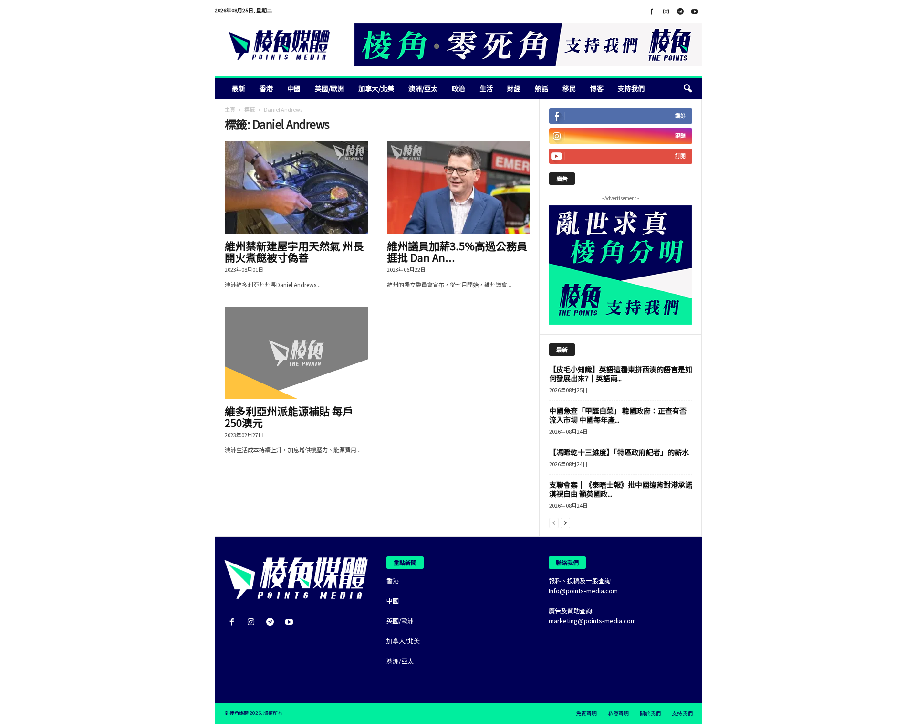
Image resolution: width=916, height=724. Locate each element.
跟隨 (680, 135)
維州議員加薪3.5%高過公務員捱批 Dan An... (457, 251)
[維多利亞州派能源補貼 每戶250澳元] (296, 353)
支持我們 (631, 88)
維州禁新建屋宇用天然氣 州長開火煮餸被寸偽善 (294, 251)
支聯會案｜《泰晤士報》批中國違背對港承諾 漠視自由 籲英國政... (620, 489)
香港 (266, 88)
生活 (486, 88)
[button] (687, 88)
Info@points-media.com (583, 590)
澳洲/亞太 (422, 88)
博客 (597, 88)
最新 (238, 88)
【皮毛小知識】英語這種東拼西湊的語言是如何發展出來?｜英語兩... (620, 373)
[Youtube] (694, 12)
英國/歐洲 (329, 88)
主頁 (230, 109)
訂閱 (680, 156)
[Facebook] (651, 12)
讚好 (680, 115)
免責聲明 (586, 713)
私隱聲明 (618, 713)
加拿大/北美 (376, 88)
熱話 (541, 88)
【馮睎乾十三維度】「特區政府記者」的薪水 (619, 452)
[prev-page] (554, 522)
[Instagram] (666, 12)
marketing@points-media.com (592, 620)
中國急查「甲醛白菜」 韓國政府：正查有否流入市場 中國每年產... (618, 415)
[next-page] (565, 522)
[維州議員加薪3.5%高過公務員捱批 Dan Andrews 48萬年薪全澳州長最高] (458, 187)
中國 (294, 88)
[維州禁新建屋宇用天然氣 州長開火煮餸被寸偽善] (296, 187)
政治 (458, 88)
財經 (513, 88)
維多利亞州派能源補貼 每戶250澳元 (289, 416)
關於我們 (650, 713)
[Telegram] (680, 12)
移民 (569, 88)
